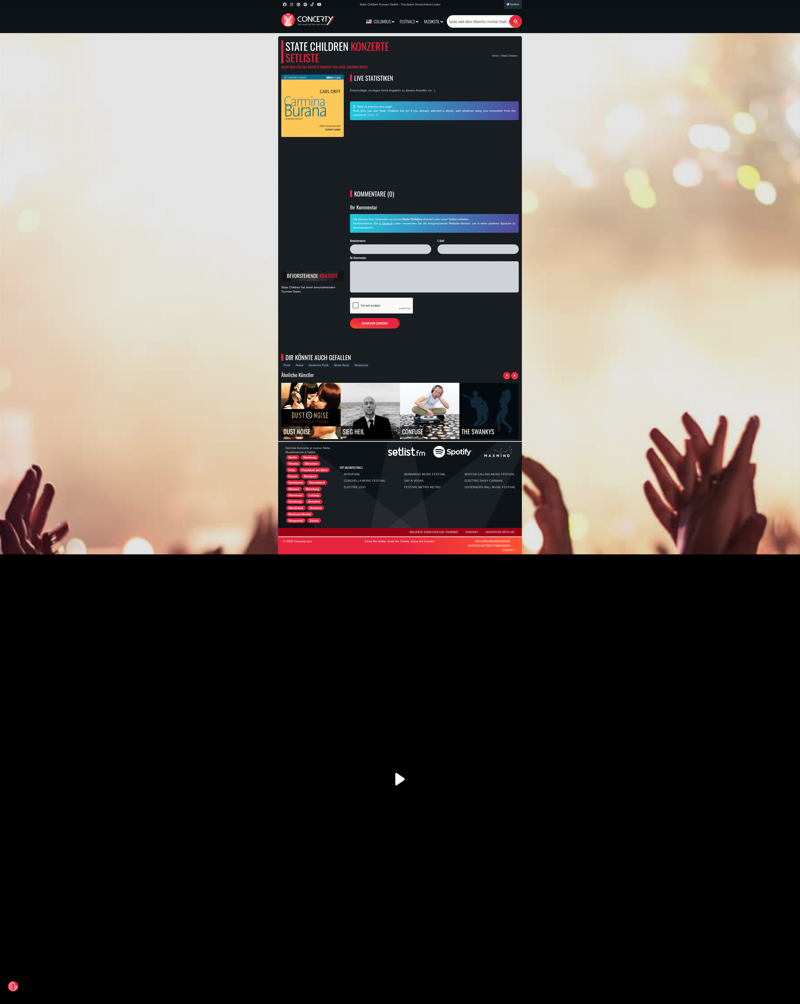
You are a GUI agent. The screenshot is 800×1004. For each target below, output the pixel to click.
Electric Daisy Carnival (484, 480)
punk (287, 365)
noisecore (361, 365)
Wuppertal (296, 520)
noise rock (341, 365)
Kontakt (472, 532)
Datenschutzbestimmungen (489, 545)
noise (299, 365)
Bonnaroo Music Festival (425, 474)
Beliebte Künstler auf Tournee (434, 532)
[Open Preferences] (13, 986)
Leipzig (314, 495)
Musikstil (432, 21)
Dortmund (296, 482)
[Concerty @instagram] (292, 4)
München (311, 463)
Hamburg (309, 457)
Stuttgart (310, 476)
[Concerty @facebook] (285, 4)
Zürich (314, 520)
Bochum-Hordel (300, 514)
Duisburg (295, 501)
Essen (293, 476)
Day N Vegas (413, 480)
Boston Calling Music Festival (490, 474)
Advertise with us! (500, 532)
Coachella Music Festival (365, 480)
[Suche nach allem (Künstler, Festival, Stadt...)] (515, 21)
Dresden (314, 501)
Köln (292, 470)
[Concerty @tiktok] (312, 4)
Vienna (293, 463)
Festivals (408, 21)
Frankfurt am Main (315, 470)
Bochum (316, 508)
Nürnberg (312, 489)
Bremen (294, 489)
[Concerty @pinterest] (298, 4)
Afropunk (352, 474)
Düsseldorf (317, 482)
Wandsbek (296, 508)
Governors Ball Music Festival (490, 487)
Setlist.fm (373, 115)
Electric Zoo (354, 487)
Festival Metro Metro (422, 487)
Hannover (295, 495)
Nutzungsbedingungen (492, 541)
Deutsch (514, 4)
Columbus (382, 21)
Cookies (508, 550)
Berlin (293, 457)
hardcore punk (319, 365)
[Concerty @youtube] (319, 4)
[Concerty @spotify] (305, 4)
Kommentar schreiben (375, 323)
